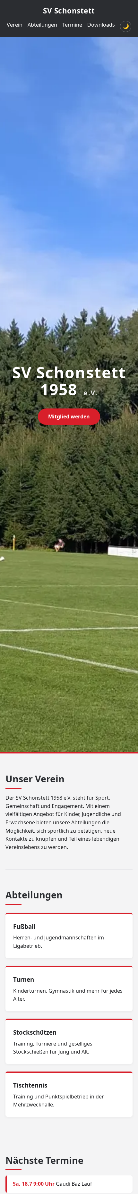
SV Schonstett (69, 11)
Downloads (101, 24)
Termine (72, 24)
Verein (14, 24)
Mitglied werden (69, 416)
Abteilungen (42, 24)
